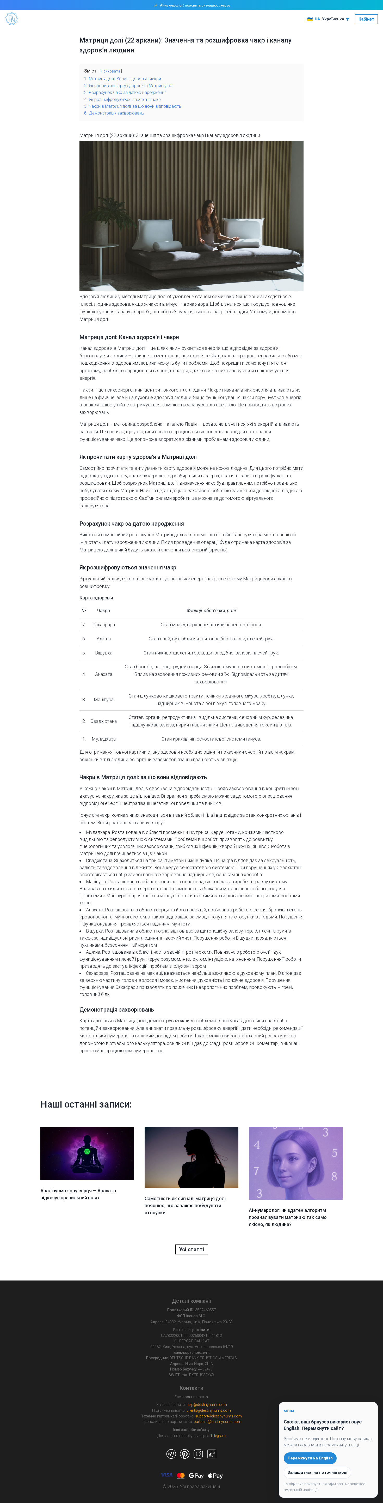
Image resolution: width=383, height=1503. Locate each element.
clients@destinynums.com (209, 1410)
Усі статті (191, 1249)
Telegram (218, 1436)
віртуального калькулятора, (136, 1043)
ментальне (168, 355)
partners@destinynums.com (217, 1422)
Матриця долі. (94, 319)
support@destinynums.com (218, 1416)
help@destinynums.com (207, 1405)
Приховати (110, 71)
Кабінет (366, 19)
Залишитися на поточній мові (317, 1472)
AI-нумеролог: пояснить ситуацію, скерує (195, 5)
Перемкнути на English (310, 1458)
